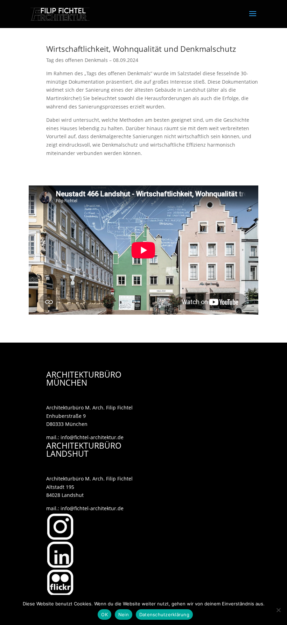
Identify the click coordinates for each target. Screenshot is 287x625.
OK (104, 614)
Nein (123, 614)
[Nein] (278, 609)
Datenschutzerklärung (164, 614)
